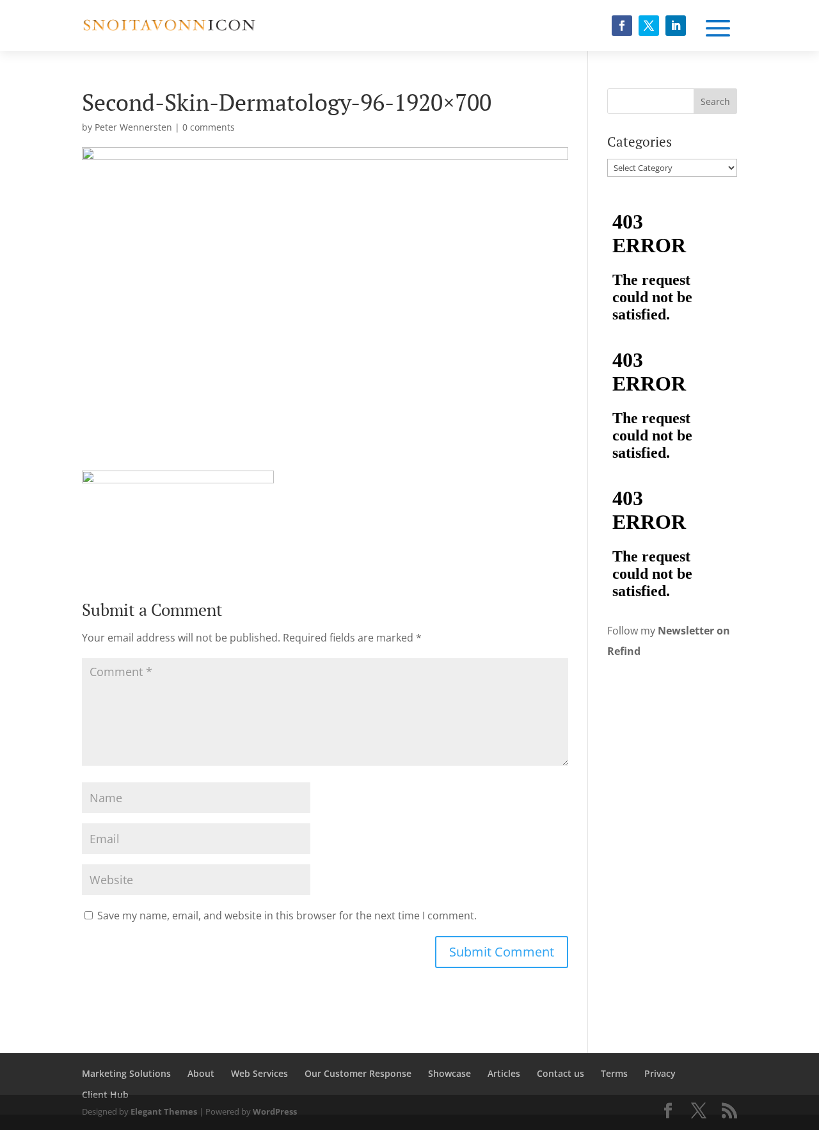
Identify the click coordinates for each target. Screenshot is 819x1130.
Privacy (660, 1073)
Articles (504, 1073)
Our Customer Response (358, 1073)
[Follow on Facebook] (622, 25)
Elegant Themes (164, 1111)
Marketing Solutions (126, 1073)
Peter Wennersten (133, 127)
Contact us (560, 1073)
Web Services (259, 1073)
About (200, 1073)
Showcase (449, 1073)
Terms (614, 1073)
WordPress (275, 1111)
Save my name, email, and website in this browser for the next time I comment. (287, 915)
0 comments (208, 127)
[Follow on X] (649, 25)
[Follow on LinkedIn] (675, 25)
